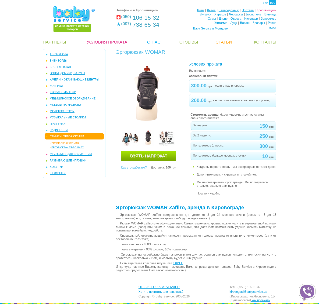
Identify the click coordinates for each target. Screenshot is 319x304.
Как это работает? (134, 167)
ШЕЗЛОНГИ (58, 173)
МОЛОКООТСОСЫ (62, 111)
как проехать (260, 300)
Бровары (258, 23)
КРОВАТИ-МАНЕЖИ (63, 92)
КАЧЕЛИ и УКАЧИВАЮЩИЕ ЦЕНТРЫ (74, 79)
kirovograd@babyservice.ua (248, 291)
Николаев (251, 18)
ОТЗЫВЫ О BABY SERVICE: (159, 287)
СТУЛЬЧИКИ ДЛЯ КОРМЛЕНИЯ (71, 154)
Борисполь (253, 14)
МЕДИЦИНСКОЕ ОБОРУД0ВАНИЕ (73, 98)
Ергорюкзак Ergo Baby (67, 147)
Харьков (220, 14)
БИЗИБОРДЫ (58, 60)
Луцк (233, 23)
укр (265, 2)
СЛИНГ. (178, 263)
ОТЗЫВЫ (188, 42)
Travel (272, 27)
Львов (211, 10)
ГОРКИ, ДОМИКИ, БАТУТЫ (67, 73)
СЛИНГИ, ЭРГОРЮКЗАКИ (67, 136)
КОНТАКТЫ (265, 42)
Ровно (272, 23)
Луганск (205, 14)
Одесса (235, 18)
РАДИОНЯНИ (59, 130)
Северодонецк (229, 10)
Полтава (248, 10)
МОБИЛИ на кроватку (66, 104)
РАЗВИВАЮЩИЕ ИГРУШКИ (68, 160)
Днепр (223, 18)
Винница (270, 14)
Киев (200, 10)
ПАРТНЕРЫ (54, 42)
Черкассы (236, 14)
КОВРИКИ (56, 86)
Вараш (244, 23)
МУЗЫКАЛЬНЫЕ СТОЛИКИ (68, 117)
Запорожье (268, 18)
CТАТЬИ (224, 42)
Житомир (220, 23)
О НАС (153, 42)
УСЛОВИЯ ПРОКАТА (107, 42)
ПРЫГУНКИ (58, 123)
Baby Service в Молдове (210, 28)
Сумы (212, 18)
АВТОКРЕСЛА (59, 54)
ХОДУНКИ (56, 166)
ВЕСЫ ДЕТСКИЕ (61, 67)
